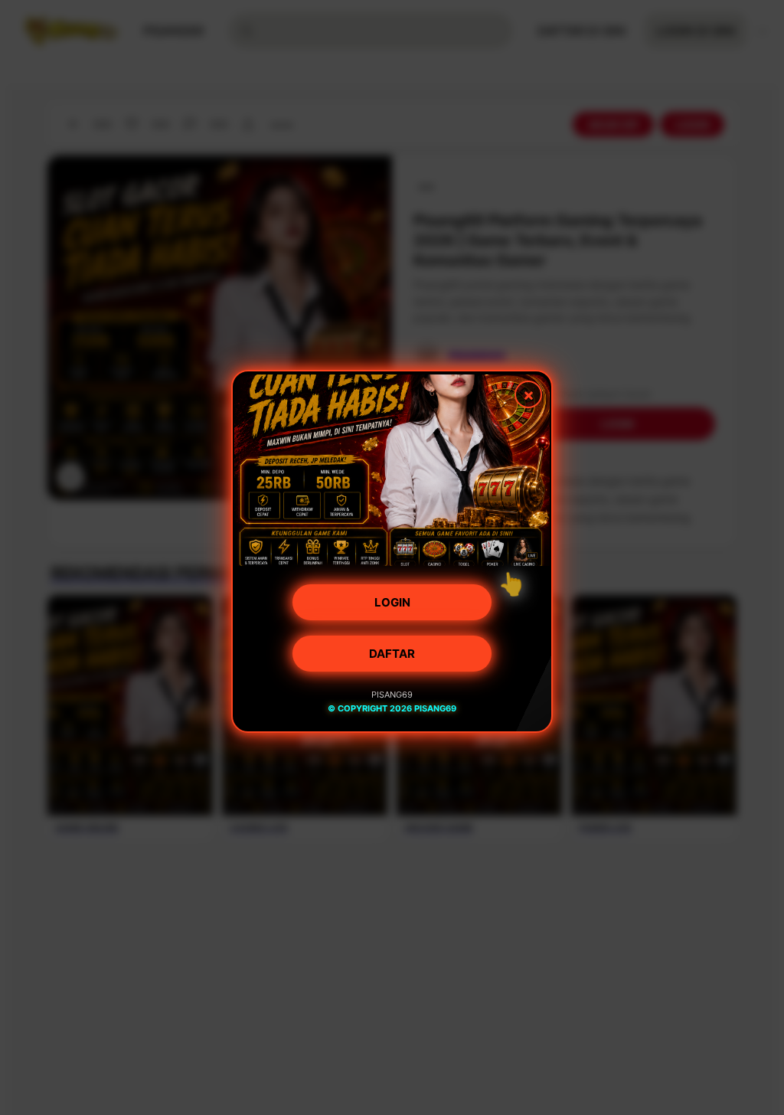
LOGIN (392, 608)
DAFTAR (392, 659)
